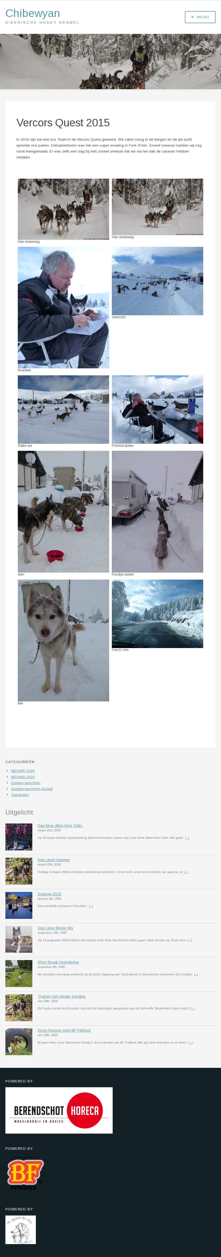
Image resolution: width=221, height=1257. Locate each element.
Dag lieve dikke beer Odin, (60, 825)
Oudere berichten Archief (32, 789)
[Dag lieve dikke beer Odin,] (18, 837)
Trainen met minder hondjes (62, 996)
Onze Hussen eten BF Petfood (64, 1030)
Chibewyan (32, 13)
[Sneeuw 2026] (18, 906)
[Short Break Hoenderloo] (18, 974)
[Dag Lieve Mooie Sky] (18, 940)
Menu (203, 17)
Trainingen (20, 795)
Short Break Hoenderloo (58, 962)
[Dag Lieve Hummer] (18, 872)
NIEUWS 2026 (23, 777)
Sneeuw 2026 (49, 894)
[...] (187, 837)
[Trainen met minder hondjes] (18, 1008)
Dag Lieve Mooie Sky (55, 928)
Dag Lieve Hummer (54, 860)
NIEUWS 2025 (23, 771)
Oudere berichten (25, 783)
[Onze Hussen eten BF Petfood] (18, 1042)
